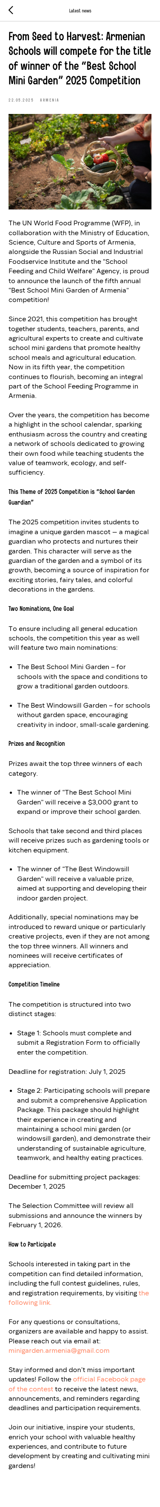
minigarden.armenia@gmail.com (59, 1350)
